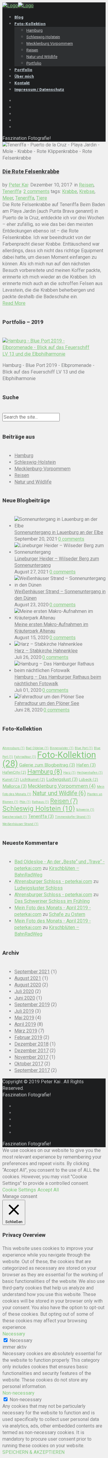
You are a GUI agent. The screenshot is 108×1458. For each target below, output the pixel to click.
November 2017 (31, 1057)
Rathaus (40, 802)
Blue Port (84, 748)
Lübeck (88, 779)
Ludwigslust (62, 779)
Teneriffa (11, 191)
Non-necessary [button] (18, 1393)
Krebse (86, 191)
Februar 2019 (28, 1037)
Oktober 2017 (28, 1064)
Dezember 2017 (31, 1050)
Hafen (86, 765)
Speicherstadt (14, 817)
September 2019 (32, 1004)
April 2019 (25, 1024)
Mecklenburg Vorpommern (62, 786)
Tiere (41, 198)
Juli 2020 (24, 991)
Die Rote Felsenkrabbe (30, 171)
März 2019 (25, 1031)
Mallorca (14, 786)
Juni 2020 (24, 998)
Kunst (10, 779)
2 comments (36, 191)
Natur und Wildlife (33, 482)
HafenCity (14, 772)
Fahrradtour (25, 757)
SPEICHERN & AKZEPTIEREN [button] (33, 1452)
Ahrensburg (13, 748)
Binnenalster (62, 748)
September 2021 (32, 971)
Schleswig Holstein (38, 808)
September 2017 (32, 1070)
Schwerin (85, 810)
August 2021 (27, 978)
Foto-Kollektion (49, 759)
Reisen (86, 185)
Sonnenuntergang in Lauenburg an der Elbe (58, 532)
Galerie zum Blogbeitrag (47, 765)
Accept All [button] (48, 1190)
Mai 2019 (24, 1018)
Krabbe (69, 191)
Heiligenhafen (90, 773)
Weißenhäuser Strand (20, 824)
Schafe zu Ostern (67, 914)
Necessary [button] (13, 1334)
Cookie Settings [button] (19, 1190)
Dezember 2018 (31, 1044)
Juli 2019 (24, 1011)
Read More (14, 303)
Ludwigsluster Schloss (38, 888)
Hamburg (23, 455)
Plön (25, 802)
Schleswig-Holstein (35, 462)
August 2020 (27, 985)
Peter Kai (18, 185)
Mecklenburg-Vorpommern (42, 469)
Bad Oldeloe (37, 748)
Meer (7, 198)
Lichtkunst (32, 779)
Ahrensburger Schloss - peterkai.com (53, 881)
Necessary (21, 1340)
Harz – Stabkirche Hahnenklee (46, 651)
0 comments (71, 539)
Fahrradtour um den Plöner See (46, 703)
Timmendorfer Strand (73, 817)
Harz (69, 773)
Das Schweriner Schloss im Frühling (52, 901)
